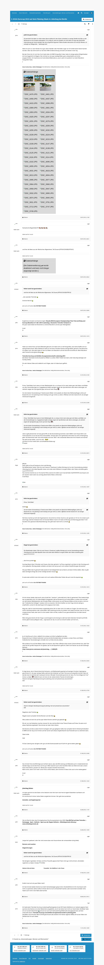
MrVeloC (16, 289)
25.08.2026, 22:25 (76, 950)
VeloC (16, 842)
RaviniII (52, 950)
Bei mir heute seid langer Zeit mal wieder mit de (41, 948)
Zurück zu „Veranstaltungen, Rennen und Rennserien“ (31, 939)
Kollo (16, 387)
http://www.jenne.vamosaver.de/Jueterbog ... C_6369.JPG (39, 649)
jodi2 (16, 322)
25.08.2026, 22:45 (42, 950)
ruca (71, 950)
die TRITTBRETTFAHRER (40, 306)
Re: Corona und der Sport (60, 946)
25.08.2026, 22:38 (58, 950)
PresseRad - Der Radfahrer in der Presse (54, 868)
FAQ (30, 958)
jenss (16, 35)
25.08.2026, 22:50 (22, 950)
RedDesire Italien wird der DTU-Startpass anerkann (23, 948)
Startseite (15, 958)
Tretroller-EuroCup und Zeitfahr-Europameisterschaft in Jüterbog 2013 (43, 356)
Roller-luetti (16, 229)
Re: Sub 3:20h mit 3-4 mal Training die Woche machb (23, 946)
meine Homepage (37, 67)
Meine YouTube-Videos (27, 67)
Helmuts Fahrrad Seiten (28, 868)
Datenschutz (49, 958)
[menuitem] (86, 13)
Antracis (16, 950)
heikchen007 (35, 950)
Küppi (16, 465)
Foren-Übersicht (23, 958)
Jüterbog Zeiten (27, 788)
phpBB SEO (22, 961)
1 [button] (15, 24)
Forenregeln (41, 958)
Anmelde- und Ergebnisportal (31, 800)
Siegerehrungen (27, 848)
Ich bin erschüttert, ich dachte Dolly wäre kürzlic (60, 948)
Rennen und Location (29, 844)
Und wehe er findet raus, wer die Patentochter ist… (78, 948)
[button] (12, 24)
